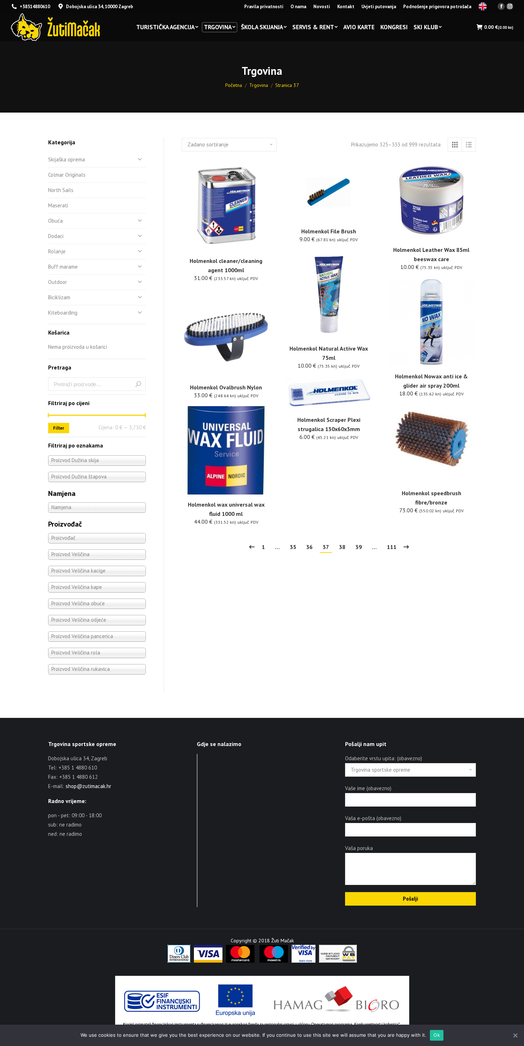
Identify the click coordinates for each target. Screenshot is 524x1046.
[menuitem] (263, 6)
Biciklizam (59, 297)
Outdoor (57, 282)
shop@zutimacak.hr (88, 786)
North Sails (60, 190)
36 (309, 546)
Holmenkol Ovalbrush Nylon (226, 387)
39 (358, 546)
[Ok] (515, 1035)
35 (293, 546)
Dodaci (55, 236)
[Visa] (208, 961)
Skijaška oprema (66, 159)
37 (326, 546)
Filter (58, 428)
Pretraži (138, 384)
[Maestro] (274, 961)
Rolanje (57, 251)
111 (391, 546)
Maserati (58, 205)
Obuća (55, 220)
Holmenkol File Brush (328, 231)
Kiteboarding (62, 312)
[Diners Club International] (179, 961)
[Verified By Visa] (303, 961)
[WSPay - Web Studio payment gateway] (338, 961)
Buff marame (63, 266)
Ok (436, 1035)
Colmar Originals (67, 174)
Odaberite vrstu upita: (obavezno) (383, 758)
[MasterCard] (240, 961)
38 (342, 546)
